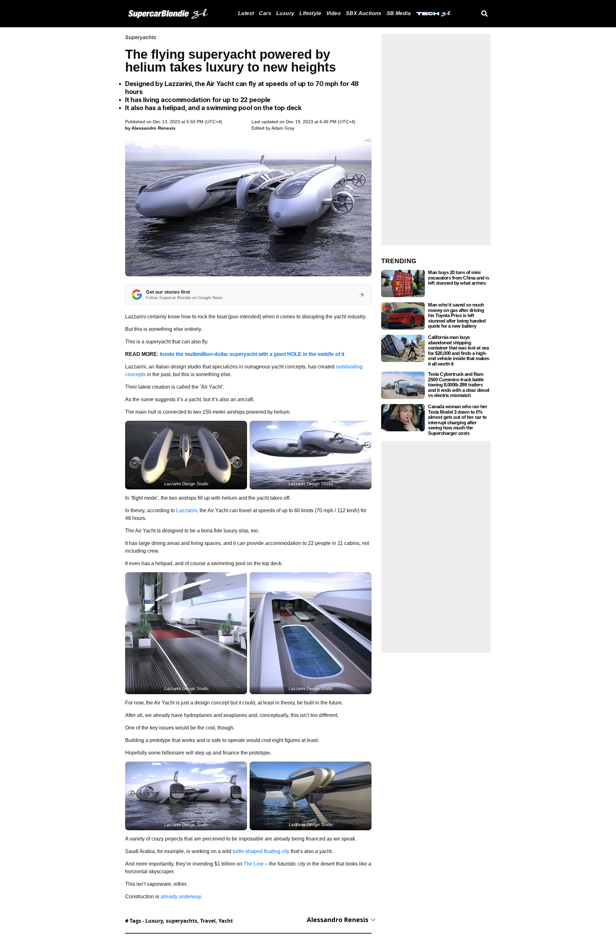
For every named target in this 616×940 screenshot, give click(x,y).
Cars (265, 13)
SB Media (399, 13)
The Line (254, 864)
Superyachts (140, 37)
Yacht (225, 920)
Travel (208, 920)
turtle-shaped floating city (261, 851)
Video (333, 13)
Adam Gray (283, 128)
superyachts (181, 920)
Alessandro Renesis (337, 919)
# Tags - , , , (179, 920)
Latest (246, 13)
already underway (180, 896)
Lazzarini (186, 510)
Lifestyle (310, 13)
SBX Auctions (363, 13)
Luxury (285, 13)
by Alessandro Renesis (150, 128)
